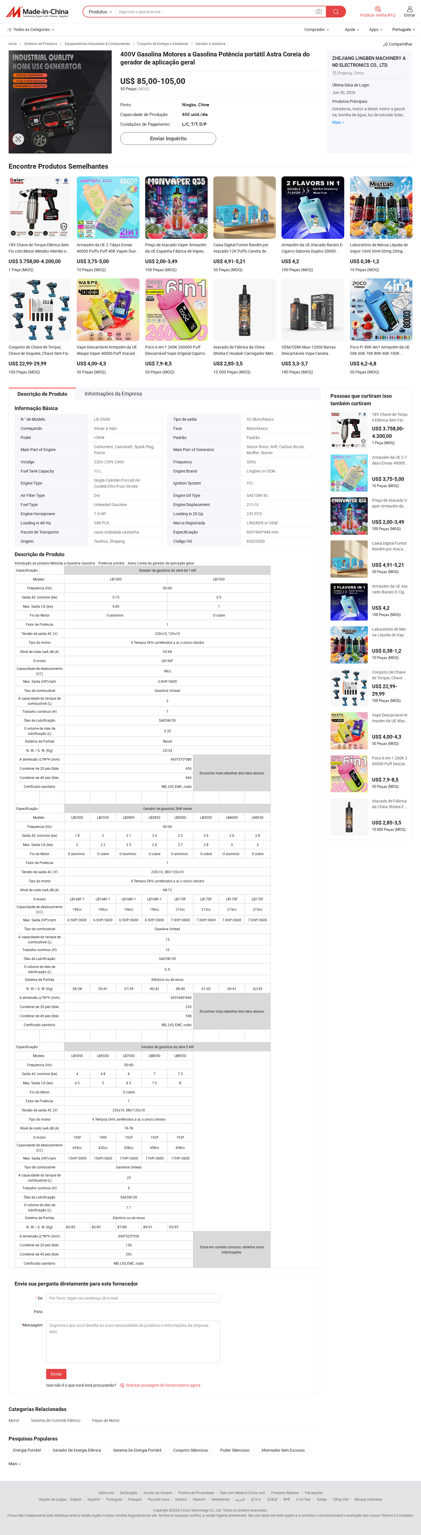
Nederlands (220, 1499)
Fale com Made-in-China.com (242, 1492)
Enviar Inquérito (168, 138)
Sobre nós (106, 1492)
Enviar (56, 1374)
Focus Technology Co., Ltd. (201, 1510)
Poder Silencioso (234, 1450)
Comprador (314, 29)
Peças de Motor (106, 1420)
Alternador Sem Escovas (283, 1450)
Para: (38, 1311)
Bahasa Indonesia (368, 1499)
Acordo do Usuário (157, 1492)
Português (114, 1499)
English (76, 1499)
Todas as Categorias (31, 29)
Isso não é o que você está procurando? (81, 1385)
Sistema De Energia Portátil (137, 1450)
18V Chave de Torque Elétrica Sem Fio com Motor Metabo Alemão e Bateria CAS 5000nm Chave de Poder (390, 417)
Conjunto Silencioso (190, 1450)
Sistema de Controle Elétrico (55, 1420)
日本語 (272, 1499)
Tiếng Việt (341, 1499)
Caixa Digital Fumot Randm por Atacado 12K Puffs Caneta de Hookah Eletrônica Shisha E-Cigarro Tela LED (390, 546)
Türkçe (321, 1499)
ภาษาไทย (303, 1499)
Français (135, 1499)
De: (39, 1298)
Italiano (181, 1499)
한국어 (256, 1499)
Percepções (314, 1492)
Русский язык (158, 1499)
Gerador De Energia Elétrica (77, 1450)
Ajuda (350, 29)
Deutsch (199, 1499)
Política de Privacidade (196, 1492)
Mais (336, 122)
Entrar (409, 15)
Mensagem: (32, 1325)
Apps (373, 29)
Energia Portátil (27, 1450)
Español (94, 1499)
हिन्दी (287, 1499)
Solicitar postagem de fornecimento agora (160, 1385)
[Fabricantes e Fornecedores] (37, 12)
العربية (240, 1499)
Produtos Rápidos (285, 1492)
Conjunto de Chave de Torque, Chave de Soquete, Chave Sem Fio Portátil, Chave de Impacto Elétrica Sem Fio (390, 675)
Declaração (128, 1492)
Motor (14, 1420)
